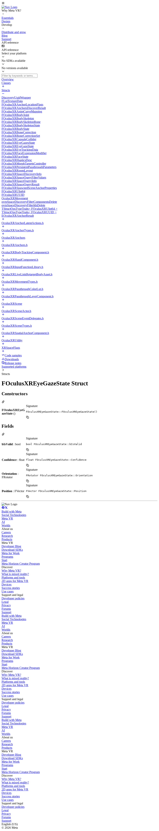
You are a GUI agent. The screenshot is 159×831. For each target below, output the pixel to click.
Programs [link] (7, 556)
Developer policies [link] (13, 598)
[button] (79, 3)
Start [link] (4, 560)
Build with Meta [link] (12, 511)
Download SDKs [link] (12, 549)
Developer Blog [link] (11, 546)
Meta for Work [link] (11, 553)
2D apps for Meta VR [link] (15, 581)
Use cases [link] (8, 591)
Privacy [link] (6, 605)
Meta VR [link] (7, 518)
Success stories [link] (11, 588)
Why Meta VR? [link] (11, 570)
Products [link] (7, 539)
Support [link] (6, 612)
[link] (9, 7)
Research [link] (7, 535)
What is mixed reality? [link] (15, 574)
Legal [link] (5, 601)
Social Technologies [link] (14, 515)
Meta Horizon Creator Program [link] (21, 563)
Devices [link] (6, 584)
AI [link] (3, 522)
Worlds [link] (6, 525)
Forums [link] (6, 608)
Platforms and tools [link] (13, 577)
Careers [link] (6, 532)
